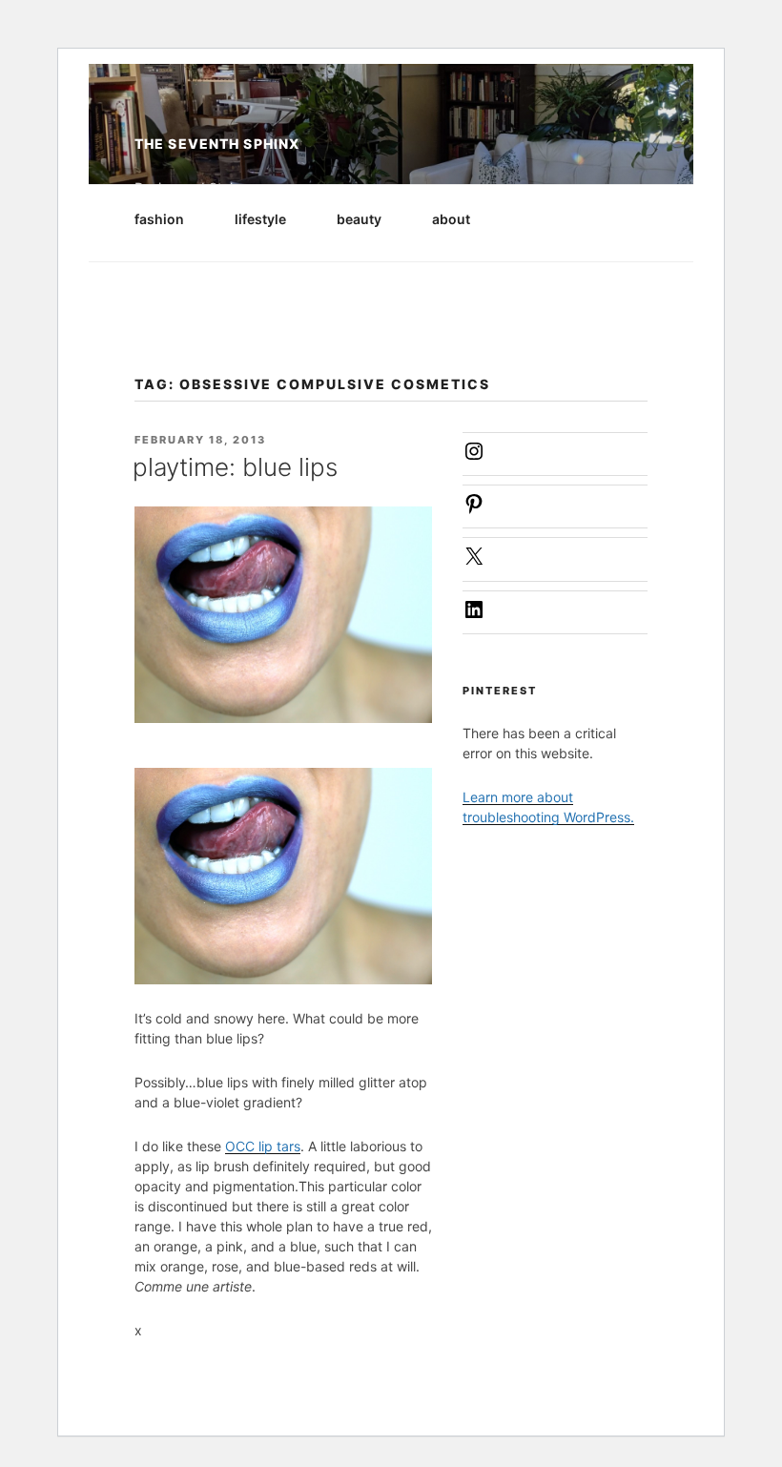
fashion (159, 219)
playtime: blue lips (235, 467)
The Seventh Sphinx (216, 143)
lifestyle (260, 219)
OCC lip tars (262, 1146)
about (451, 219)
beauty (359, 219)
